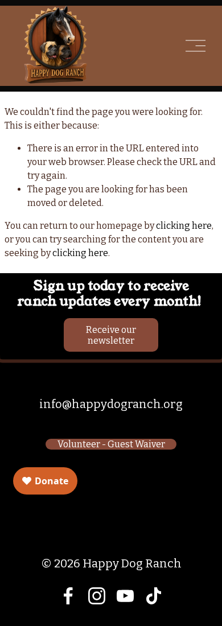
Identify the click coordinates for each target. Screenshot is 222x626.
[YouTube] (125, 596)
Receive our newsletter (111, 335)
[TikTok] (154, 596)
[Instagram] (97, 596)
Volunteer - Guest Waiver (111, 444)
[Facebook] (68, 596)
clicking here (184, 225)
